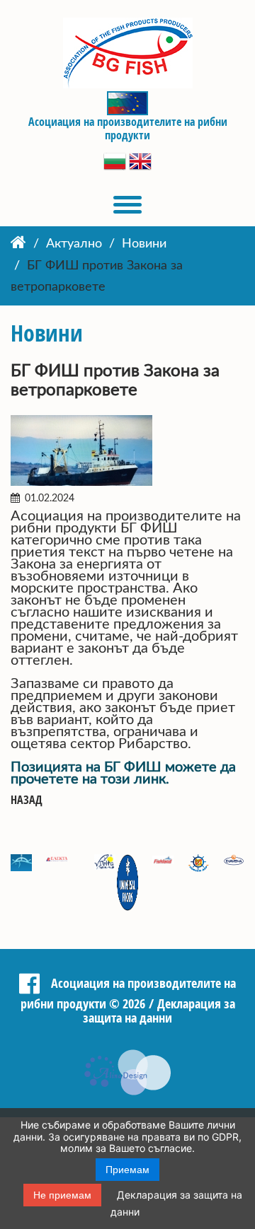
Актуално (74, 244)
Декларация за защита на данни (159, 1011)
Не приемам (62, 1195)
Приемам (127, 1169)
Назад (26, 800)
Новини (144, 244)
